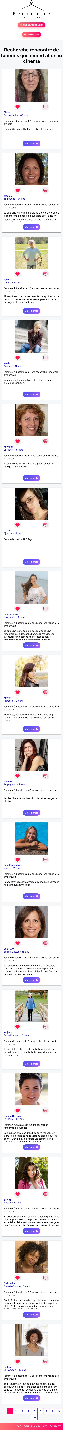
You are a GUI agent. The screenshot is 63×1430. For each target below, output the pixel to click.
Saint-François (12, 1035)
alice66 (8, 781)
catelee (8, 195)
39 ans (21, 617)
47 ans (17, 1202)
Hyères (7, 1202)
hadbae (8, 1367)
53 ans (26, 1286)
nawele (8, 697)
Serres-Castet (11, 951)
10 (34, 1417)
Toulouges (9, 198)
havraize (8, 446)
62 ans (20, 1118)
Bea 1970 (9, 948)
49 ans (22, 1369)
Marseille (8, 700)
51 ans (19, 449)
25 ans (17, 868)
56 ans (25, 951)
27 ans (17, 282)
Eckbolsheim (11, 115)
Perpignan (9, 784)
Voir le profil (31, 143)
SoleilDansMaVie (13, 865)
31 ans (17, 366)
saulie (7, 363)
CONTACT (55, 1426)
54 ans (21, 198)
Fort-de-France (12, 1286)
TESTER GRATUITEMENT (31, 25)
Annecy (8, 366)
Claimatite (9, 1283)
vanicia (8, 279)
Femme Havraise (13, 1116)
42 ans (21, 784)
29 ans (19, 700)
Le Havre (9, 449)
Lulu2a (7, 530)
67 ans (24, 115)
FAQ (19, 1426)
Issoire (7, 868)
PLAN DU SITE (39, 1426)
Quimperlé (9, 617)
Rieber (7, 112)
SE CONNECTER (31, 34)
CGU (26, 1426)
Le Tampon (10, 1369)
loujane (8, 1032)
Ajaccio (8, 533)
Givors (7, 282)
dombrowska (11, 614)
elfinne (7, 1199)
